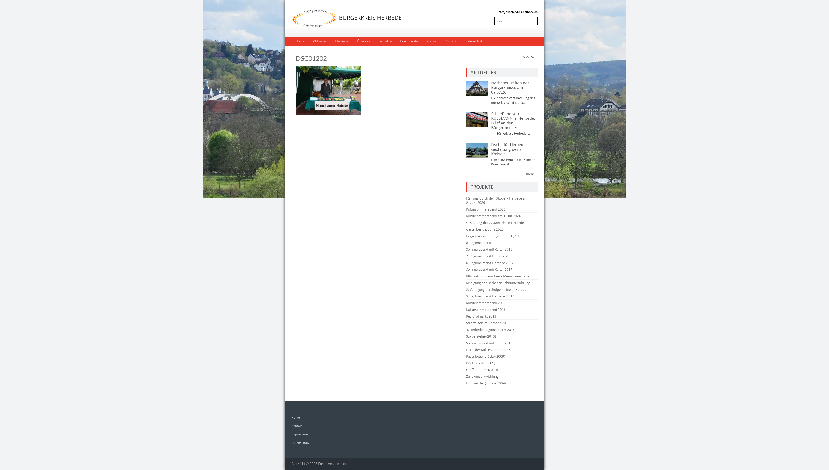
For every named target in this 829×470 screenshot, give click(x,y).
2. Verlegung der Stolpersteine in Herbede (497, 289)
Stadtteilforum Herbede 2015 (488, 323)
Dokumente (409, 41)
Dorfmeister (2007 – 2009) (486, 383)
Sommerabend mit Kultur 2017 (489, 269)
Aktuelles (320, 41)
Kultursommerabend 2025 (486, 209)
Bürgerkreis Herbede (332, 463)
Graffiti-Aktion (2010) (482, 370)
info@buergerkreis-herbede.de (518, 12)
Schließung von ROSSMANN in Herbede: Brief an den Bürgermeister (513, 120)
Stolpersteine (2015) (481, 336)
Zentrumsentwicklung (482, 376)
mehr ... (532, 174)
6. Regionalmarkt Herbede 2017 (490, 263)
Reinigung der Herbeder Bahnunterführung (498, 283)
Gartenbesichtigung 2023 (485, 229)
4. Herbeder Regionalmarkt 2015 (490, 329)
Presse (431, 41)
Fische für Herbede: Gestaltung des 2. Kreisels (509, 149)
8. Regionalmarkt (478, 243)
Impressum (299, 434)
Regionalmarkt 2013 (481, 316)
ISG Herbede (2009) (480, 363)
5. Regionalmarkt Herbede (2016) (490, 296)
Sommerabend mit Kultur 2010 (489, 343)
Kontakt (450, 41)
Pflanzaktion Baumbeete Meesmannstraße (497, 276)
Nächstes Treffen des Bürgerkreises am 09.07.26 (510, 87)
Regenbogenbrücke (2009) (485, 356)
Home (299, 41)
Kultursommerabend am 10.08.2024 (493, 216)
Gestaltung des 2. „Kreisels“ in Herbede (495, 222)
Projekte (385, 41)
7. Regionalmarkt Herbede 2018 (490, 256)
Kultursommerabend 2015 (486, 303)
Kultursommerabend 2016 (486, 309)
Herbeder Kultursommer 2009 (488, 349)
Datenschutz (474, 41)
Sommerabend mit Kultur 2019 (489, 249)
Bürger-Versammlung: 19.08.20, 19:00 (495, 236)
